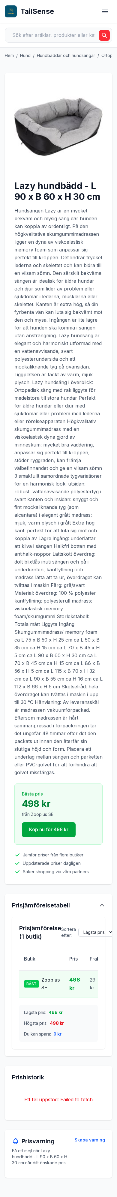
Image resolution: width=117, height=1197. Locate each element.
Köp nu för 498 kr (48, 829)
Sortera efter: (68, 932)
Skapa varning (90, 1139)
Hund (25, 55)
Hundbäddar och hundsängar (66, 55)
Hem (9, 55)
